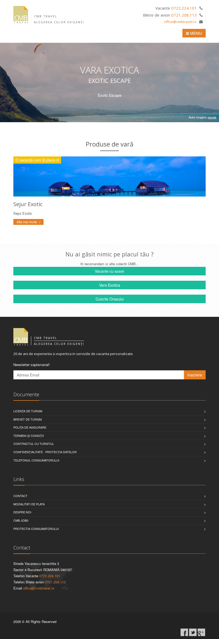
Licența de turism (27, 411)
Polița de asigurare (29, 427)
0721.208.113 (184, 15)
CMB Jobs (20, 520)
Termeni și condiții (28, 435)
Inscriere (194, 375)
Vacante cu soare (109, 271)
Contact (20, 496)
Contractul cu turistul (33, 443)
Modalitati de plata (29, 504)
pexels (212, 117)
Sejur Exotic (27, 204)
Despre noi (22, 512)
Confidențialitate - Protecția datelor (45, 452)
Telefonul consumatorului (36, 460)
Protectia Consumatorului (36, 528)
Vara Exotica (109, 285)
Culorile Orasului (110, 299)
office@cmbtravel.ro (180, 21)
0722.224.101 (184, 8)
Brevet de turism (27, 419)
